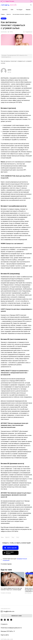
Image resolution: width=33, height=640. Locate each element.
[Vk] (5, 620)
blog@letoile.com (8, 611)
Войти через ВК (12, 547)
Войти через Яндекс (10, 552)
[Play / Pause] (1, 1)
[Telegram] (1, 620)
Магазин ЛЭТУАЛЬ (7, 631)
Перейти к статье (12, 583)
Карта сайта (5, 635)
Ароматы (4, 9)
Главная (3, 14)
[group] (7, 537)
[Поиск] (31, 5)
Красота (9, 14)
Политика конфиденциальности (11, 628)
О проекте (4, 624)
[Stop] (31, 1)
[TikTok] (8, 620)
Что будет (20, 9)
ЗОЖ (12, 9)
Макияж (28, 9)
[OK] (11, 620)
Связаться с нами (16, 615)
